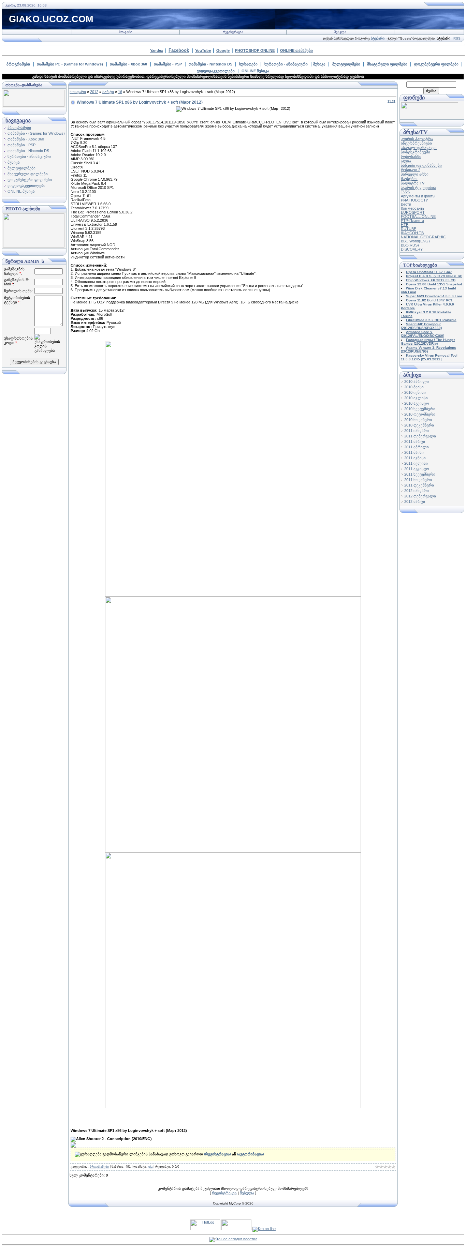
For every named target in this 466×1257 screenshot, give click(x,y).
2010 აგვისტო (416, 403)
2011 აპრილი (416, 447)
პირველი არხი (414, 174)
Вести (406, 204)
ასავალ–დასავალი (419, 148)
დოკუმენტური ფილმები (436, 64)
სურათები (248, 64)
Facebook (179, 50)
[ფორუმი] (429, 117)
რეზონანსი (411, 156)
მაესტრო (409, 179)
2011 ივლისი (416, 463)
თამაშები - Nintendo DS (210, 64)
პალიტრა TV (412, 183)
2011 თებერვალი (420, 436)
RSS (457, 38)
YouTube (203, 50)
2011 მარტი (414, 441)
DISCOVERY (412, 249)
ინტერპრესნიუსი (416, 143)
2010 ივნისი (415, 392)
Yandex (156, 50)
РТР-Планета (412, 221)
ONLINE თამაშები (296, 50)
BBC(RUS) (410, 245)
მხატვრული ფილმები (387, 64)
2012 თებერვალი (420, 496)
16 (120, 92)
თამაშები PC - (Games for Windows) (70, 64)
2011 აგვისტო (416, 469)
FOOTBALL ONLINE (418, 216)
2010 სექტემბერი (419, 409)
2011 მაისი (414, 452)
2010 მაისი (414, 387)
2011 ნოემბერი (418, 480)
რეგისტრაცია (233, 32)
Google (223, 50)
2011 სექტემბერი (419, 474)
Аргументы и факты (418, 196)
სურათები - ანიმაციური (286, 64)
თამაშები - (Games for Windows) (36, 133)
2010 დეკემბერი (419, 425)
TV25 (405, 192)
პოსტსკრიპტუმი (415, 152)
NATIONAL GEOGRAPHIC (423, 237)
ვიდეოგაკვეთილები (216, 71)
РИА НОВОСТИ (414, 200)
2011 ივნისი (415, 458)
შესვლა (340, 32)
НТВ (404, 225)
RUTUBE (408, 229)
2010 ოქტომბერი (419, 414)
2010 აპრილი (416, 381)
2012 (94, 92)
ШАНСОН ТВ (412, 233)
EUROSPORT (413, 212)
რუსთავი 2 (410, 170)
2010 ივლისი (416, 398)
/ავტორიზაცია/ (250, 1154)
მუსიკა (319, 64)
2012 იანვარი (416, 491)
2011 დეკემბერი (419, 485)
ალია (406, 161)
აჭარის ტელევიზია (418, 187)
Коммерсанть (412, 208)
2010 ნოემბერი (418, 420)
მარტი (108, 92)
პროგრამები (18, 64)
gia (150, 1166)
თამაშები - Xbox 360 (128, 64)
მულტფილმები (346, 64)
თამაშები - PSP (168, 64)
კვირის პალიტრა (417, 139)
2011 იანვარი (416, 431)
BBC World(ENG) (415, 241)
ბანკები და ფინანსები (421, 165)
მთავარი (125, 32)
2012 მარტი (414, 501)
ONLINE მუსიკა (255, 71)
